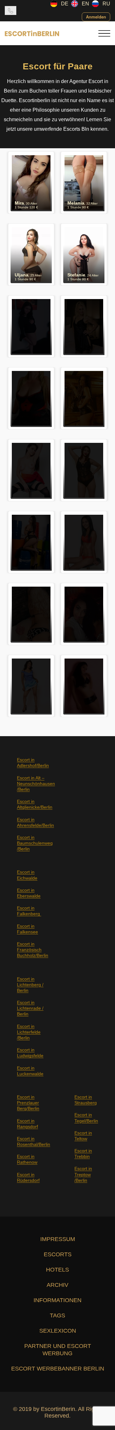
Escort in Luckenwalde (30, 1070)
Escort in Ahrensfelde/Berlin (35, 822)
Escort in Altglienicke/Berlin (34, 804)
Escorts (58, 1254)
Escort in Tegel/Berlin (86, 1117)
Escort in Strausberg (85, 1099)
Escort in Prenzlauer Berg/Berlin (28, 1102)
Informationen (57, 1300)
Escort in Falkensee (27, 929)
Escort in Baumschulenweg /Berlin (35, 843)
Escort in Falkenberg (29, 910)
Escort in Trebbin (83, 1153)
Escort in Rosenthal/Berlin (33, 1141)
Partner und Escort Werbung (57, 1350)
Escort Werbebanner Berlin (57, 1368)
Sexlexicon (57, 1331)
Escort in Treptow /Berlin (83, 1174)
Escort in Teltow (83, 1135)
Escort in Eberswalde (29, 893)
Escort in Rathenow (27, 1159)
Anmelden (96, 17)
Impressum (57, 1239)
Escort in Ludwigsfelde (30, 1052)
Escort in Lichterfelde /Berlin (29, 1032)
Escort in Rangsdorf (27, 1123)
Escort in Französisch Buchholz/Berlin (32, 949)
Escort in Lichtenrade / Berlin (30, 1008)
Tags (57, 1315)
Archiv (57, 1285)
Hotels (57, 1269)
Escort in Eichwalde (27, 874)
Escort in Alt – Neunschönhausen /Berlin (36, 783)
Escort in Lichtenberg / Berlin (30, 984)
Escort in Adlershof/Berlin (33, 762)
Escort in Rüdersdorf (28, 1177)
